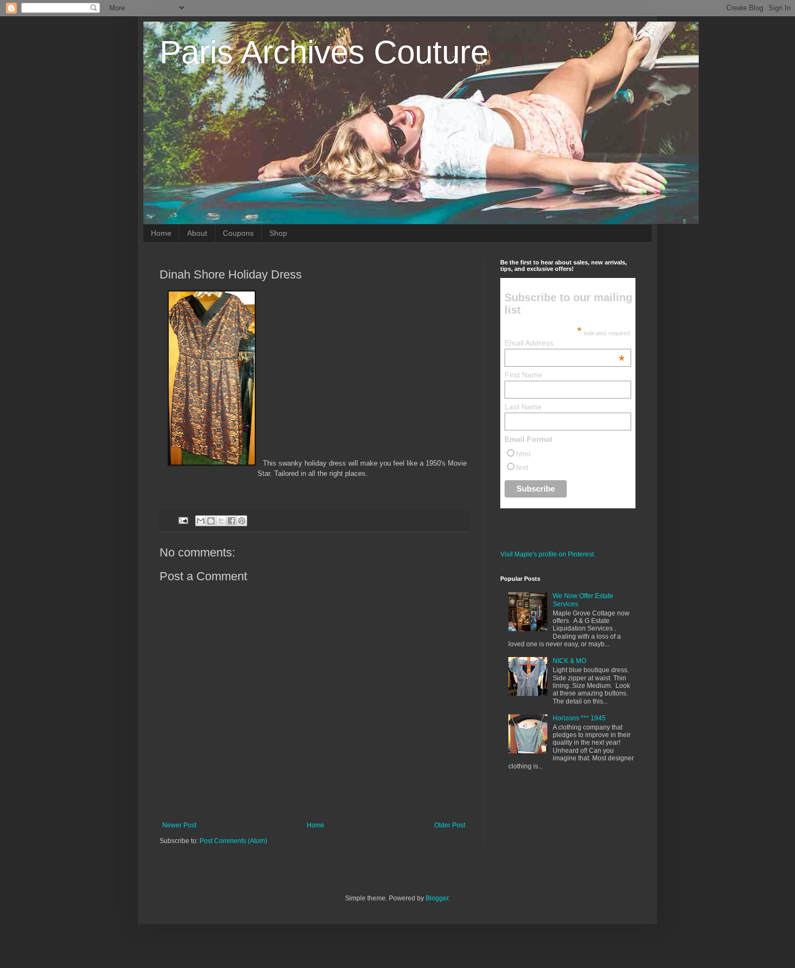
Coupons (238, 233)
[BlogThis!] (211, 520)
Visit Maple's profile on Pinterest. (547, 554)
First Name (523, 374)
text (522, 467)
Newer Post (179, 825)
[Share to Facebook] (231, 520)
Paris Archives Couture (324, 52)
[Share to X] (221, 520)
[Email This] (200, 520)
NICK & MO (569, 661)
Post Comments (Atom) (233, 841)
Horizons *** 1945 (579, 718)
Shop (278, 233)
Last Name (523, 406)
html (523, 453)
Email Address (565, 343)
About (197, 233)
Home (161, 233)
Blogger (437, 898)
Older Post (449, 825)
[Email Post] (183, 520)
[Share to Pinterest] (241, 520)
